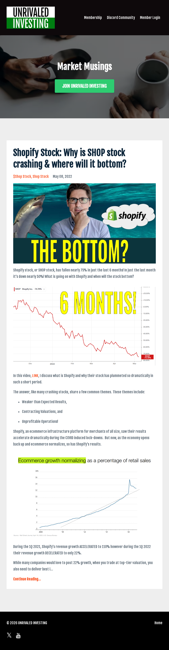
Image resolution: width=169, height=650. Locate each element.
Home (158, 623)
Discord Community (121, 17)
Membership (93, 17)
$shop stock (22, 176)
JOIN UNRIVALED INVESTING (84, 86)
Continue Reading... (27, 579)
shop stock (41, 176)
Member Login (150, 17)
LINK (35, 375)
